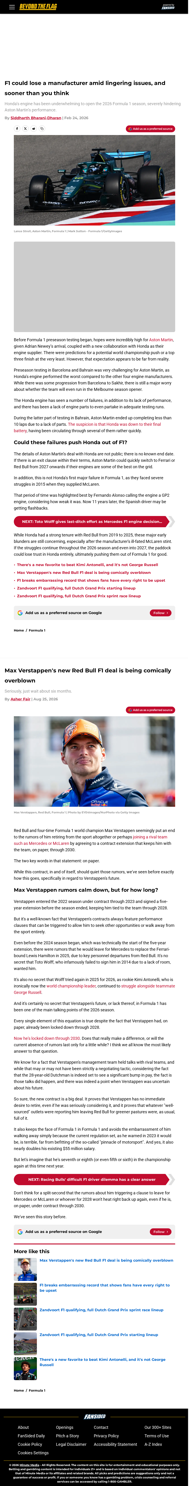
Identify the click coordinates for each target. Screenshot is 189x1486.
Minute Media (29, 1465)
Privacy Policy (106, 1435)
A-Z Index (153, 1444)
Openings (64, 1427)
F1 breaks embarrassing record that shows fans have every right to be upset (91, 580)
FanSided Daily (31, 1435)
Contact (101, 1427)
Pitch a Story (67, 1435)
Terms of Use (157, 1435)
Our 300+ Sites (158, 1427)
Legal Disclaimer (71, 1444)
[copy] (42, 128)
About (23, 1427)
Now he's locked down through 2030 (47, 1038)
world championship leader (71, 986)
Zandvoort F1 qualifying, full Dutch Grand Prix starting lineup (76, 588)
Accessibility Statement (115, 1444)
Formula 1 (37, 630)
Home (19, 630)
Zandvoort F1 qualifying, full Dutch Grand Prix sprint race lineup (79, 596)
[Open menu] (12, 7)
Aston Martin (161, 339)
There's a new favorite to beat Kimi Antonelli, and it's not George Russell (87, 565)
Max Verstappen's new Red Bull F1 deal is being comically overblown (84, 572)
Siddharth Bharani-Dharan (36, 118)
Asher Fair (20, 699)
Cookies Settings (33, 1452)
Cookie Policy (30, 1444)
